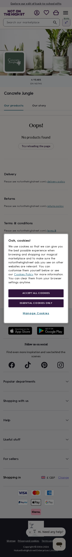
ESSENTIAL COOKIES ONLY (36, 303)
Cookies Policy (23, 274)
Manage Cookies (36, 313)
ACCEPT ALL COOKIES (36, 293)
